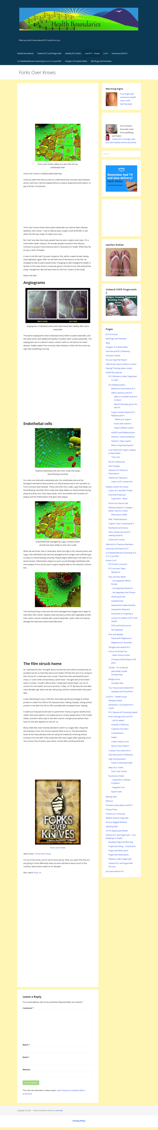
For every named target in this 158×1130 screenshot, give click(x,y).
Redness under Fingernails (120, 859)
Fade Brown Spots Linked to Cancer (121, 364)
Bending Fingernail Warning (120, 842)
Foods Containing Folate (121, 763)
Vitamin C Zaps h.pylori (121, 441)
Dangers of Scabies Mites (76, 61)
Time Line (115, 457)
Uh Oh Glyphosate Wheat (117, 830)
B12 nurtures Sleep (116, 568)
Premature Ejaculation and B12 (119, 805)
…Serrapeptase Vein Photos (123, 592)
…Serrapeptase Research (122, 588)
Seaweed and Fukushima (122, 691)
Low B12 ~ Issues (92, 53)
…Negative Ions (118, 787)
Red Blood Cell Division (118, 528)
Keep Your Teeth (115, 767)
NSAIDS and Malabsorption (123, 432)
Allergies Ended (115, 700)
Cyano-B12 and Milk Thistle (120, 490)
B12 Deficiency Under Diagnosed (122, 376)
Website (26, 1069)
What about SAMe (119, 514)
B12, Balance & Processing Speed (122, 712)
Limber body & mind (120, 741)
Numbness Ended (116, 776)
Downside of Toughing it (122, 613)
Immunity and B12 (119, 53)
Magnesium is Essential (121, 642)
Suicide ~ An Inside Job (118, 667)
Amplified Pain (117, 601)
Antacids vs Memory (120, 724)
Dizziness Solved (113, 355)
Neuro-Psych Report (120, 746)
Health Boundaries (25, 53)
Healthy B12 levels (73, 53)
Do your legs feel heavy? (116, 360)
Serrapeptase (117, 629)
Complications (117, 733)
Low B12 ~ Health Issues (116, 696)
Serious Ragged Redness (116, 822)
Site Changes (114, 466)
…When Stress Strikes (120, 655)
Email (26, 1057)
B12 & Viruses (112, 334)
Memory (109, 801)
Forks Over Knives (43, 854)
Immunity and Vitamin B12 (117, 548)
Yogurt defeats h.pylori (124, 427)
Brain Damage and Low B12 (120, 716)
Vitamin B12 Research (117, 478)
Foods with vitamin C (123, 423)
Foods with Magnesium (121, 638)
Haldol (114, 737)
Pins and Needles (115, 634)
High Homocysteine (116, 759)
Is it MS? (114, 380)
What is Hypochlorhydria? (122, 445)
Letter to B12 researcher (122, 481)
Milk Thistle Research (117, 519)
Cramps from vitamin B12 (119, 750)
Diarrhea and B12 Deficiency (118, 351)
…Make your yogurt (122, 419)
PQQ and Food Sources (121, 625)
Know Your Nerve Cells (118, 503)
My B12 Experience (116, 462)
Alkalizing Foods (118, 596)
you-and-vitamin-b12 (115, 871)
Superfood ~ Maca (119, 498)
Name (26, 1045)
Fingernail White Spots (118, 850)
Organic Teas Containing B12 (121, 523)
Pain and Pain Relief (117, 577)
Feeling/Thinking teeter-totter (119, 368)
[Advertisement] (57, 106)
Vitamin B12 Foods (116, 539)
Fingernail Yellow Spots (118, 854)
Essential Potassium (117, 494)
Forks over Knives (57, 847)
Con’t (105, 53)
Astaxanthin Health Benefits (123, 605)
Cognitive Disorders (120, 729)
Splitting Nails (112, 826)
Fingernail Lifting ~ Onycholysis (122, 846)
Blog (108, 343)
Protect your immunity (115, 813)
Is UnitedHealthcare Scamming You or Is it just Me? (39, 61)
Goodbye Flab (117, 683)
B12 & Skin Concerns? (117, 564)
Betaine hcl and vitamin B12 (123, 388)
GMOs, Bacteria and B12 (121, 393)
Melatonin (115, 572)
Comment (28, 1008)
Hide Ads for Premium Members (119, 544)
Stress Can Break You (117, 651)
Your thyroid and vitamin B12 (121, 688)
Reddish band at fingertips (117, 818)
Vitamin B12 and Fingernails (49, 53)
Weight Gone (114, 679)
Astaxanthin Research (120, 609)
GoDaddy (59, 1110)
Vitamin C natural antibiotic (123, 436)
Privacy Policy (111, 809)
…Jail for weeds (117, 720)
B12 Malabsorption (116, 385)
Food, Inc (37, 872)
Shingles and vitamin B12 (119, 647)
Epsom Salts (116, 791)
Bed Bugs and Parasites (101, 61)
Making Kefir (111, 796)
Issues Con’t (111, 560)
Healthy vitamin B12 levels (117, 487)
